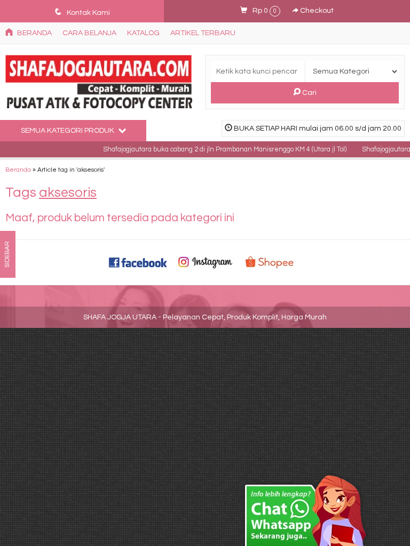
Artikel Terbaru (202, 33)
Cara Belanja (89, 33)
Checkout (316, 10)
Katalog (143, 33)
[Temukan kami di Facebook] (138, 262)
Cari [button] (309, 93)
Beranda (33, 33)
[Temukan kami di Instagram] (205, 262)
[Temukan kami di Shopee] (271, 262)
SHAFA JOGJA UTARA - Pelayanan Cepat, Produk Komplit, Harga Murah (205, 317)
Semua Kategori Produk (68, 130)
